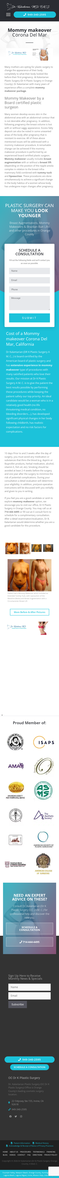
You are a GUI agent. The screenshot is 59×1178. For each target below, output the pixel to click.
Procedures (25, 1152)
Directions (37, 1155)
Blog (5, 1155)
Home (5, 1152)
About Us (14, 1152)
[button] (8, 14)
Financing (51, 1152)
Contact (21, 1155)
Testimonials (38, 1152)
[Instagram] (21, 1116)
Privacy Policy (50, 1155)
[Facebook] (10, 1116)
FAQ (29, 1155)
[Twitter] (16, 1116)
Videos (12, 1155)
